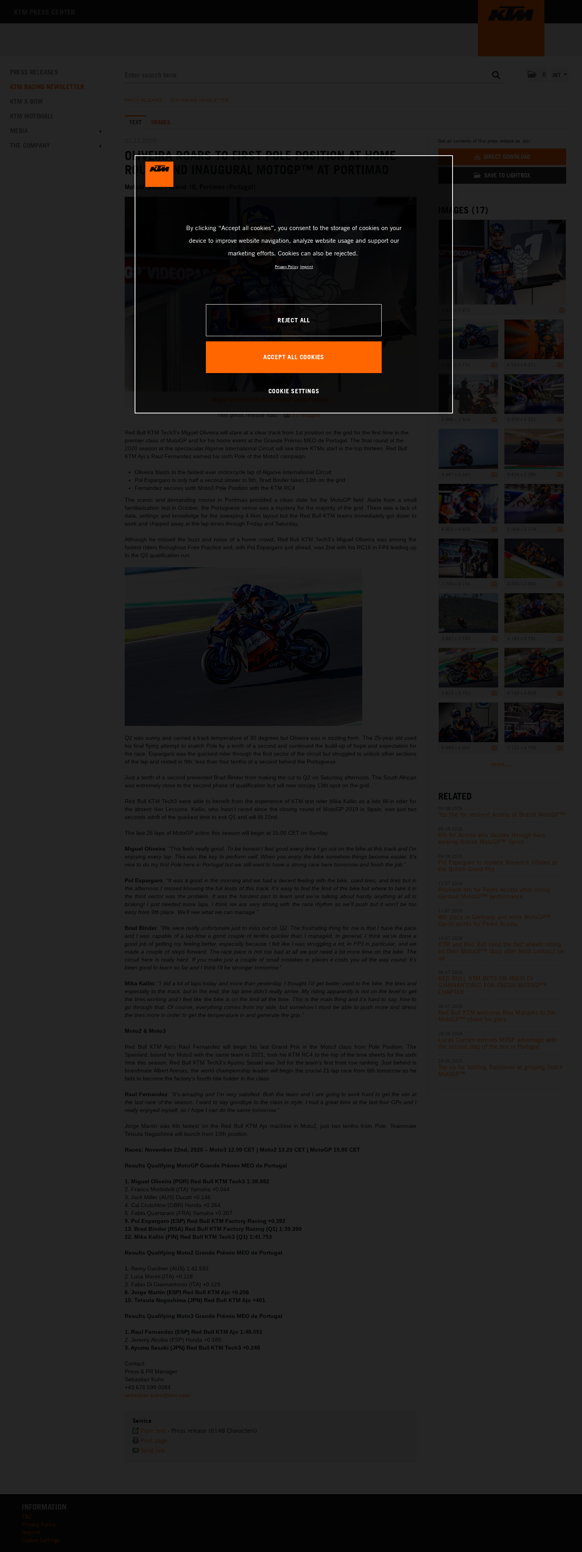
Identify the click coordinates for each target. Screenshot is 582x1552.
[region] (294, 284)
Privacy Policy (286, 266)
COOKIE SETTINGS (294, 391)
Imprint (306, 266)
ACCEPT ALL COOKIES (293, 357)
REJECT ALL (294, 320)
